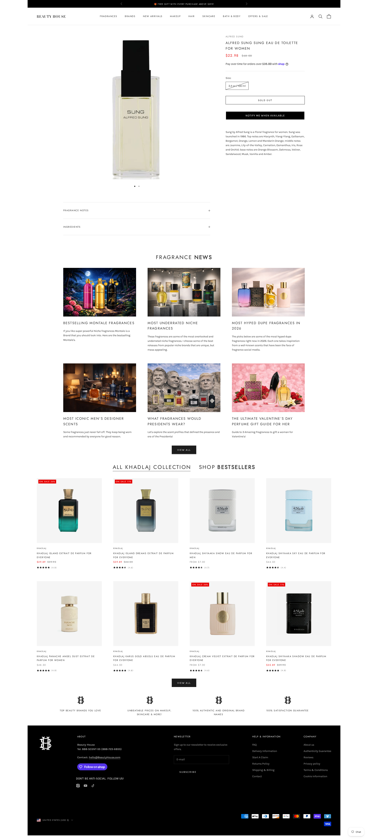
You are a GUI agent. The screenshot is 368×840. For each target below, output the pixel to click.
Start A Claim (260, 757)
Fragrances (108, 16)
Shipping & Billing (263, 770)
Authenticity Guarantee (317, 751)
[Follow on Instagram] (78, 786)
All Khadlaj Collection (152, 467)
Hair (191, 16)
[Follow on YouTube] (85, 786)
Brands (130, 16)
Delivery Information (264, 751)
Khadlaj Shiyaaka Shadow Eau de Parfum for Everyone (296, 658)
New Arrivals (152, 16)
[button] (265, 115)
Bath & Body (232, 16)
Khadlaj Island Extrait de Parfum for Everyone (64, 555)
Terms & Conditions (316, 770)
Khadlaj (41, 548)
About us (309, 744)
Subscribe (187, 771)
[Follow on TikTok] (93, 786)
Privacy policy (312, 763)
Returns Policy (260, 763)
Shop (227, 467)
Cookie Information (315, 776)
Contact (257, 776)
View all (184, 449)
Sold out (265, 100)
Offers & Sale (258, 16)
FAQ (254, 744)
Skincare (208, 16)
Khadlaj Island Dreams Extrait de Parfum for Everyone (143, 555)
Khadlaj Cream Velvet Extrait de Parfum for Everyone (222, 658)
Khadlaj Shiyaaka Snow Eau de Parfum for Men (221, 555)
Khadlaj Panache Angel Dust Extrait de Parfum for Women (66, 658)
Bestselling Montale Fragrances (99, 323)
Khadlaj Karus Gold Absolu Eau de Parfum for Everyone (144, 658)
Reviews (308, 757)
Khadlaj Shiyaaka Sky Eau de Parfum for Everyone (295, 555)
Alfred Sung (235, 36)
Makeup (175, 16)
